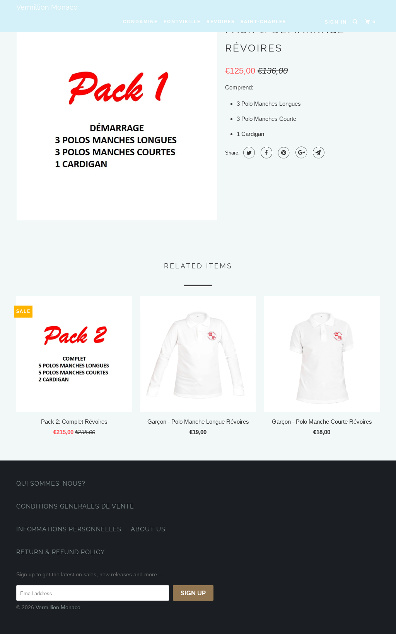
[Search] (355, 21)
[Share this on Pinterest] (283, 152)
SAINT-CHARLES (263, 21)
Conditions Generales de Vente (75, 506)
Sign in (336, 22)
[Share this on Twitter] (248, 152)
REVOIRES (221, 21)
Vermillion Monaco (47, 7)
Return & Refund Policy (60, 552)
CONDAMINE (140, 21)
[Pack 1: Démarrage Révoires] (116, 120)
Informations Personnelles (68, 529)
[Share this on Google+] (300, 152)
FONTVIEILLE (182, 21)
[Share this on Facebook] (265, 152)
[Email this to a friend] (317, 152)
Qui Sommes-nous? (50, 483)
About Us (148, 529)
